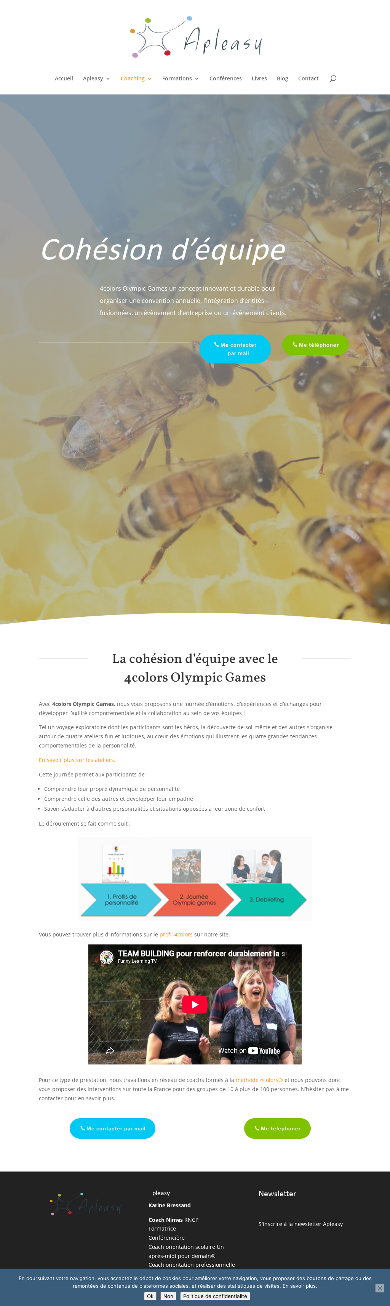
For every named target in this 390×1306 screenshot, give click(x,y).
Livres (259, 79)
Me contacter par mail (239, 349)
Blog (282, 79)
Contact (308, 79)
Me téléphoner (319, 345)
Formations (177, 79)
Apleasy (93, 79)
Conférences (225, 79)
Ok (150, 1296)
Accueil (64, 79)
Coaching (133, 79)
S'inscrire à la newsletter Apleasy (301, 1224)
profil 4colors (176, 934)
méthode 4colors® (259, 1080)
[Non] (379, 1288)
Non (168, 1296)
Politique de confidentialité (215, 1296)
